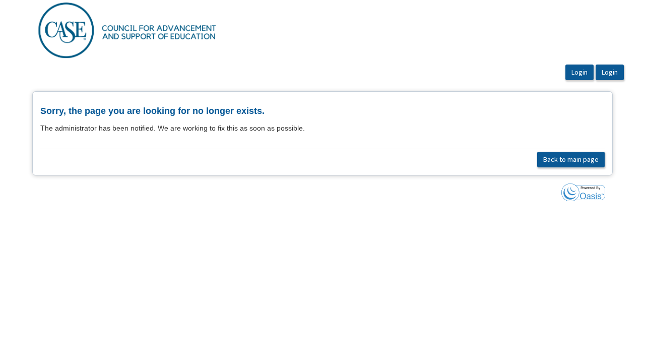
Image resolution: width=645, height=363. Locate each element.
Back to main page (571, 159)
